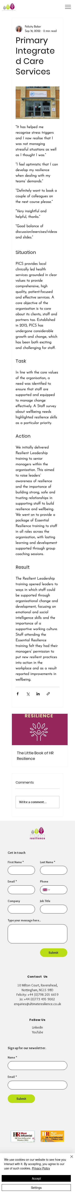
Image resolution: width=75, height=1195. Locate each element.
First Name (16, 862)
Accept (36, 1178)
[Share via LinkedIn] (38, 694)
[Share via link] (48, 694)
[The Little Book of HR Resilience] (40, 729)
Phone (44, 881)
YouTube (37, 1032)
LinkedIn (37, 1027)
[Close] (69, 1159)
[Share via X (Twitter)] (28, 694)
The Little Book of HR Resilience (35, 755)
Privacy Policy (41, 1168)
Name (12, 1057)
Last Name (47, 862)
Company (14, 901)
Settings (36, 1187)
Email (12, 1077)
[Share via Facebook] (18, 694)
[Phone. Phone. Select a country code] (47, 889)
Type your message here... (24, 920)
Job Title (45, 901)
